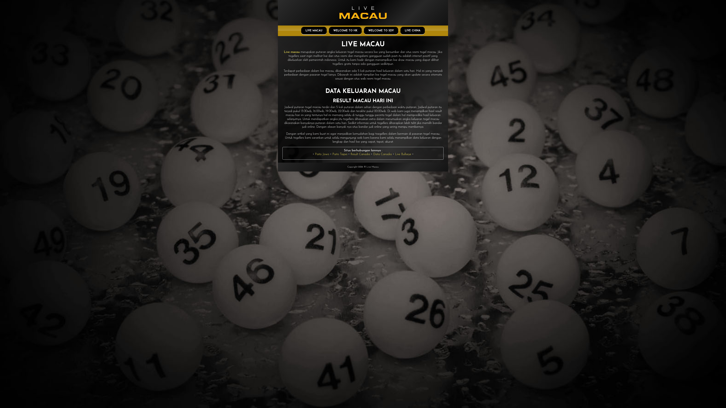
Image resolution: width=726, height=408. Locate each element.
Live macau (292, 52)
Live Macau (314, 30)
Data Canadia (382, 154)
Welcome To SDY (381, 30)
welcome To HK (345, 30)
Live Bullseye (403, 154)
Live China (412, 30)
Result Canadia (360, 154)
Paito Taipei (339, 154)
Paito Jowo (322, 154)
